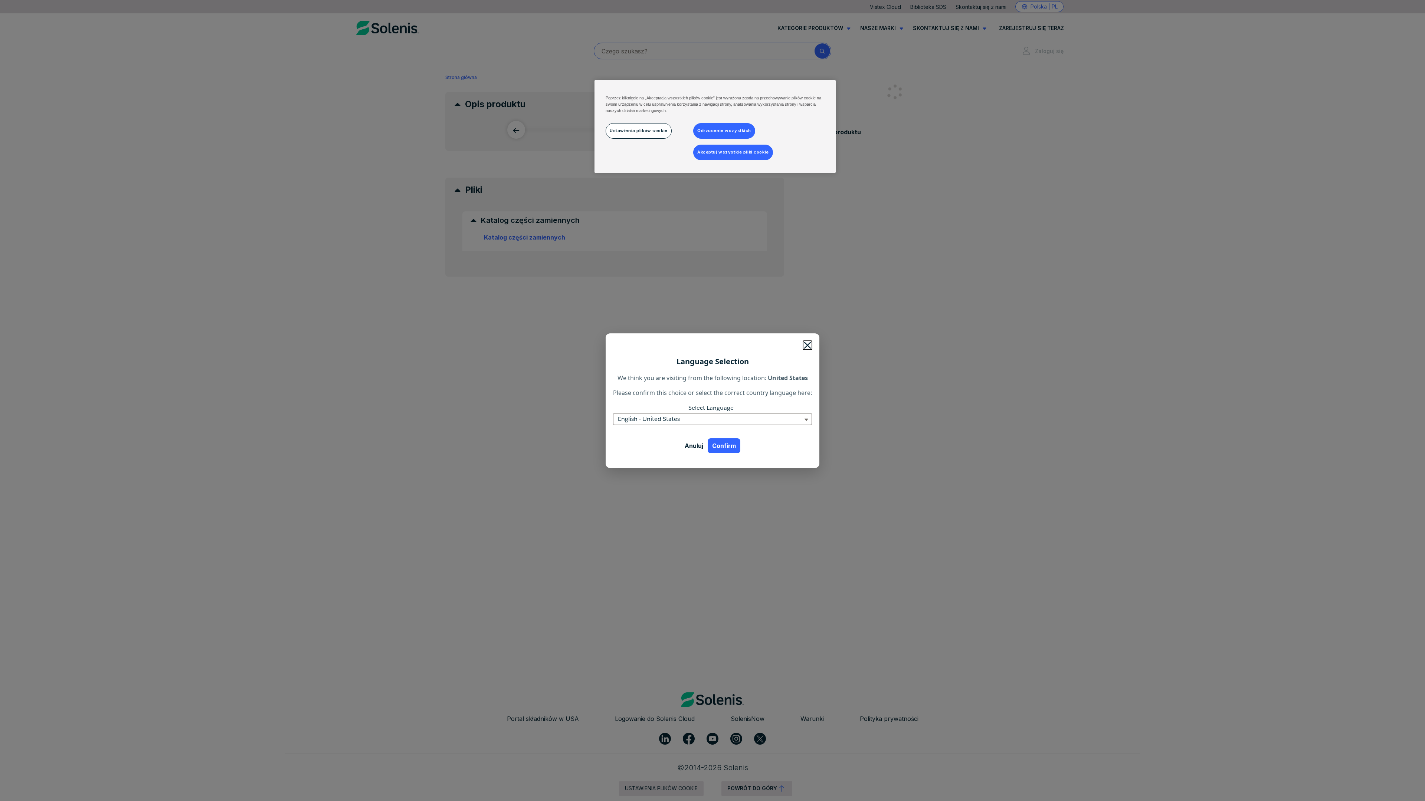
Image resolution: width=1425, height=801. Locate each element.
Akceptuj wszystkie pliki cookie (733, 152)
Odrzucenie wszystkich (724, 130)
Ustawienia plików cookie (639, 130)
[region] (715, 126)
